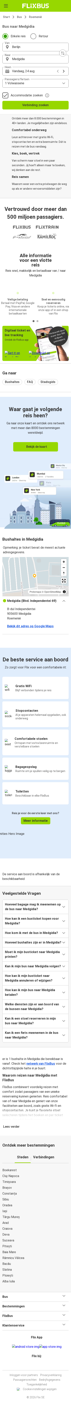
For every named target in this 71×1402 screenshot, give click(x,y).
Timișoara (9, 1182)
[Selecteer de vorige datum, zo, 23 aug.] (57, 71)
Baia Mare (9, 1252)
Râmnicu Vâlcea (13, 1258)
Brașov (7, 1188)
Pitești (7, 1246)
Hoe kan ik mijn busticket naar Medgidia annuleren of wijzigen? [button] (28, 978)
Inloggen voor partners (24, 1375)
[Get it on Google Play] (25, 1346)
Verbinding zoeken (35, 105)
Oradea (7, 1205)
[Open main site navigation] (5, 5)
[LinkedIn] (37, 1365)
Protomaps (35, 591)
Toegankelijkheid (36, 1384)
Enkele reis (18, 36)
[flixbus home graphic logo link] (35, 5)
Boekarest (9, 1170)
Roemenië (35, 17)
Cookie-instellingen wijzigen (40, 1389)
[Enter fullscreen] (64, 581)
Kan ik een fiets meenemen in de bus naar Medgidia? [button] (31, 1035)
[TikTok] (39, 1365)
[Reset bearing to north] (64, 573)
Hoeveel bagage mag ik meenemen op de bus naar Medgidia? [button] (33, 907)
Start (6, 17)
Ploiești (7, 1275)
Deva (5, 1234)
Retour (43, 36)
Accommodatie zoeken (27, 95)
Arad (5, 1223)
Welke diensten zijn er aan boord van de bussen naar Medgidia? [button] (32, 1006)
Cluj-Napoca (10, 1176)
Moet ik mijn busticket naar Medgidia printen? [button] (32, 954)
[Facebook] (33, 1365)
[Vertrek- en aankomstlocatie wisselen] (62, 53)
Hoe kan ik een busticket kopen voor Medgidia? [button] (32, 921)
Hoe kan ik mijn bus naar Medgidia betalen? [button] (30, 992)
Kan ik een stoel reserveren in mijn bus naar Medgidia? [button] (30, 1021)
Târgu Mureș (11, 1217)
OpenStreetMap (52, 591)
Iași (4, 1211)
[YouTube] (36, 1365)
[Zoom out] (64, 567)
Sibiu (5, 1199)
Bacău (6, 1264)
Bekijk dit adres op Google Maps (30, 626)
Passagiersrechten (25, 1379)
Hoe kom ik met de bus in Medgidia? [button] (31, 933)
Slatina (7, 1269)
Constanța (9, 1193)
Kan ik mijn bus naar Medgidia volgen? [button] (33, 966)
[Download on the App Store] (50, 1346)
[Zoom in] (64, 562)
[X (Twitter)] (38, 1365)
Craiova (7, 1229)
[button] (35, 47)
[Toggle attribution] (64, 591)
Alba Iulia (8, 1281)
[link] (35, 462)
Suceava (8, 1240)
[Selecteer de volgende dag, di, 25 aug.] (63, 71)
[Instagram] (35, 1365)
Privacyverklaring (51, 1375)
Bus (19, 17)
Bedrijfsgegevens (49, 1379)
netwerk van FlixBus (40, 1063)
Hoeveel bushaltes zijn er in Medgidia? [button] (33, 942)
